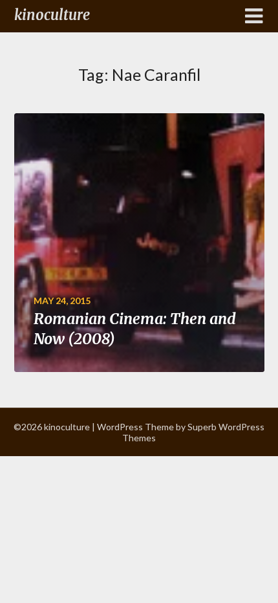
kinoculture (52, 15)
